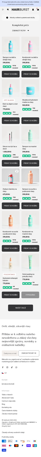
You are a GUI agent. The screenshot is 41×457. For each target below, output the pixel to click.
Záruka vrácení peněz (9, 414)
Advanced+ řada (8, 398)
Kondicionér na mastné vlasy (27, 233)
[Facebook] (3, 367)
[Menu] (3, 9)
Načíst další (20, 308)
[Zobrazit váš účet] (33, 9)
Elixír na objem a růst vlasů (10, 105)
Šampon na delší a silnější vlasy (9, 58)
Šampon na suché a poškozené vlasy (29, 190)
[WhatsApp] (16, 367)
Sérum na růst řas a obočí (10, 148)
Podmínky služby (8, 437)
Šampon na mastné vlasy (29, 148)
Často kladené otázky (9, 410)
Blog (3, 404)
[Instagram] (7, 367)
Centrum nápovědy (8, 401)
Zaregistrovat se (28, 353)
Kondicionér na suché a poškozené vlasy (10, 233)
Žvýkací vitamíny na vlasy (10, 190)
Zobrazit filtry (19, 31)
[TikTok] (12, 367)
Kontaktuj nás (7, 407)
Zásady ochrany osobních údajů (13, 432)
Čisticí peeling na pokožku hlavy (28, 275)
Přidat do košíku (11, 74)
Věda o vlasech (7, 395)
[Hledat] (8, 9)
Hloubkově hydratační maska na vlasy (30, 101)
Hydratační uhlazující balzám (10, 279)
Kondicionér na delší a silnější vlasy (30, 58)
